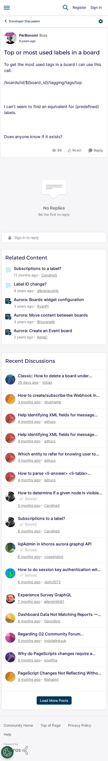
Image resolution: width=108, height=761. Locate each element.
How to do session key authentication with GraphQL (59, 569)
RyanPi (42, 306)
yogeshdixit (53, 556)
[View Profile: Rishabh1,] (10, 677)
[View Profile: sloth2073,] (10, 573)
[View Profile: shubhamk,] (10, 399)
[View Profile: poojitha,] (10, 657)
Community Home (18, 725)
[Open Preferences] (7, 752)
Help (7, 734)
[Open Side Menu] (6, 7)
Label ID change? (30, 284)
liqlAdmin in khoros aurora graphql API (54, 543)
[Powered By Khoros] (54, 749)
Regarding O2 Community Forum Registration (49, 634)
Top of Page (50, 725)
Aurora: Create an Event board (43, 330)
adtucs (50, 421)
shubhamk (52, 402)
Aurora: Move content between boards (51, 315)
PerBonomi (28, 35)
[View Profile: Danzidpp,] (10, 618)
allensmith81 (54, 601)
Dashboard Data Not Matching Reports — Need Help (58, 614)
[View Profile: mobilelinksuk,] (10, 638)
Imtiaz (47, 382)
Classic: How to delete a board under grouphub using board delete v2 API (53, 375)
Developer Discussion (24, 21)
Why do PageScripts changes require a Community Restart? (55, 653)
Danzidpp (52, 621)
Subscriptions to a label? (37, 268)
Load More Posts (54, 700)
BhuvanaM (46, 322)
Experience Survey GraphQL (45, 594)
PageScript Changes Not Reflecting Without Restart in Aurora (60, 673)
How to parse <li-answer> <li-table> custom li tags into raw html (53, 473)
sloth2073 (52, 582)
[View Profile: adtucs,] (10, 419)
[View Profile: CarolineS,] (10, 497)
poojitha (50, 660)
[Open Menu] (100, 21)
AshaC (42, 337)
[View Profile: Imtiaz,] (10, 379)
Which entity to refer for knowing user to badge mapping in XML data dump (57, 454)
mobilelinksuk (55, 640)
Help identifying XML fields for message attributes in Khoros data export (56, 415)
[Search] (66, 8)
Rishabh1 (51, 679)
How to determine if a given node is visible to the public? (58, 493)
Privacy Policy (79, 725)
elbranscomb (48, 291)
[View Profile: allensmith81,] (10, 599)
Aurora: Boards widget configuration (49, 299)
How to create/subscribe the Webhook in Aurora (57, 395)
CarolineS (49, 275)
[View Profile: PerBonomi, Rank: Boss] (10, 38)
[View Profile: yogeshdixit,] (10, 548)
